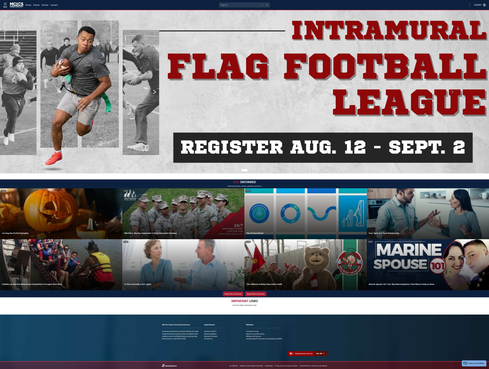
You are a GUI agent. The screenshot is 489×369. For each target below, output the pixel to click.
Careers (54, 5)
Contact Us (208, 339)
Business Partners (211, 336)
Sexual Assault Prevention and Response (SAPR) (264, 339)
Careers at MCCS (210, 331)
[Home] (16, 5)
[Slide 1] (244, 170)
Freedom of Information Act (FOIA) (251, 366)
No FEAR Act (233, 366)
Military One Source (253, 336)
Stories (45, 5)
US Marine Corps (252, 331)
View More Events (233, 293)
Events (36, 5)
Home (28, 5)
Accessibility (269, 366)
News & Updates (210, 334)
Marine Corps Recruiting (255, 334)
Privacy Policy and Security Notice (286, 366)
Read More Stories (256, 293)
